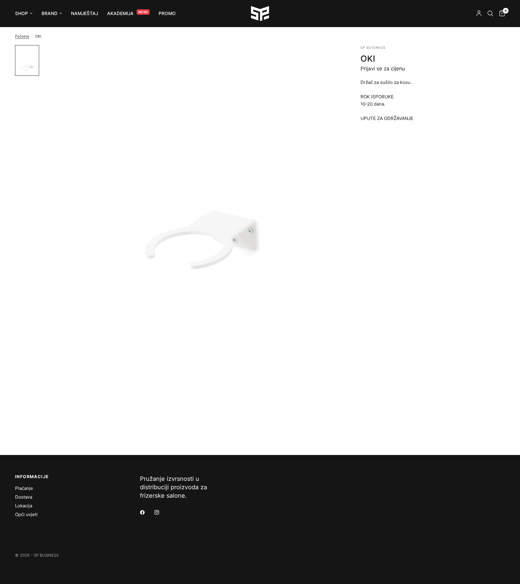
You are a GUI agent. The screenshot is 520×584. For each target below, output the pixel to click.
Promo (167, 13)
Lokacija (23, 506)
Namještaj (84, 13)
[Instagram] (161, 512)
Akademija (120, 13)
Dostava (23, 497)
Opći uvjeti (26, 514)
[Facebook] (146, 512)
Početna (22, 36)
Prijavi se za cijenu (383, 69)
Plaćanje (24, 488)
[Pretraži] (490, 13)
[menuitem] (26, 13)
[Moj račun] (478, 13)
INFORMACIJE (32, 477)
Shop (21, 13)
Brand (49, 13)
